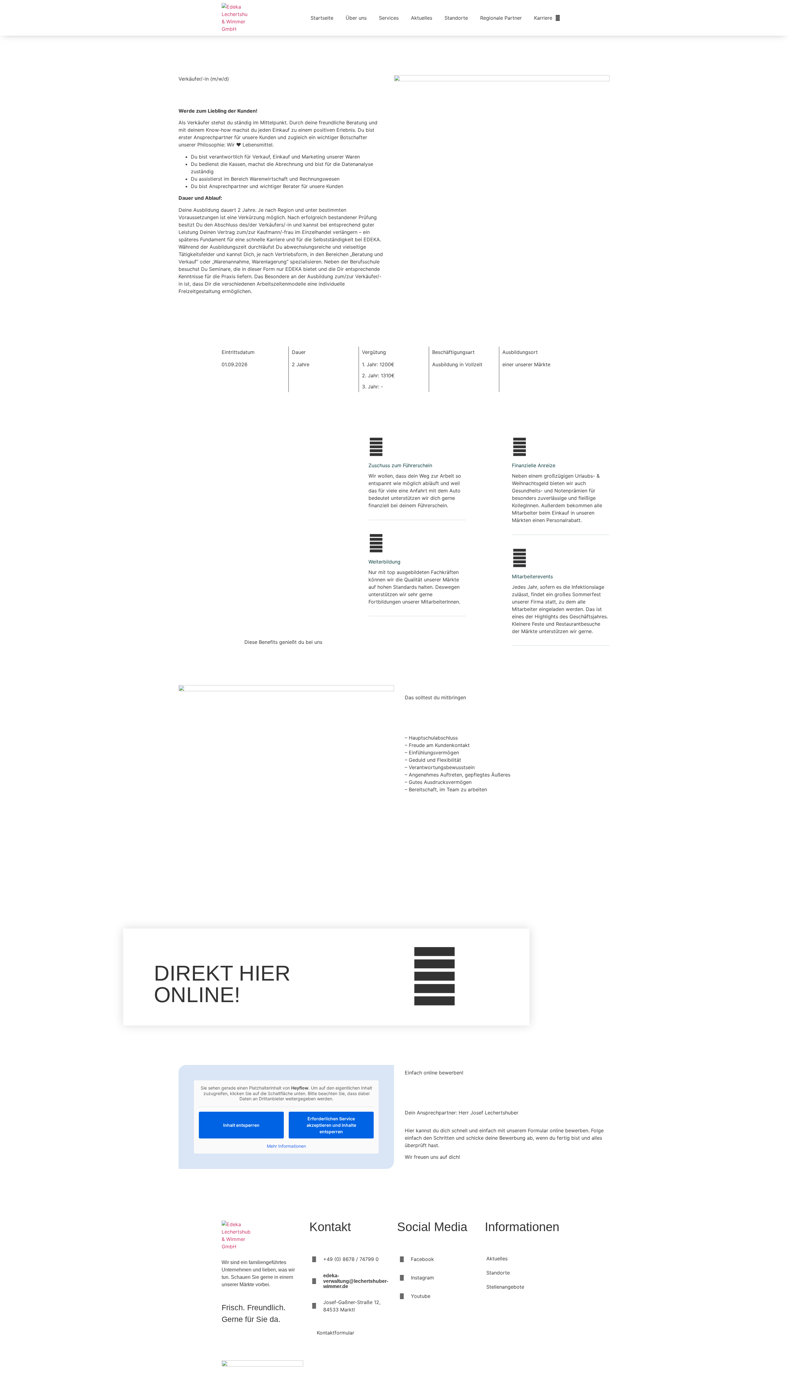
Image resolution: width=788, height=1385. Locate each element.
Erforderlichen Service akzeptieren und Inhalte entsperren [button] (331, 1125)
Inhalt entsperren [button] (241, 1125)
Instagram (422, 1278)
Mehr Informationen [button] (286, 1146)
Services (389, 18)
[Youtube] (401, 1296)
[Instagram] (401, 1277)
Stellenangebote (505, 1287)
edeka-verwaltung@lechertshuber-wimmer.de (355, 1281)
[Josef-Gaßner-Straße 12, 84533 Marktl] (314, 1306)
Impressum (548, 1369)
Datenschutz (510, 1369)
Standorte (456, 18)
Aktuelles (421, 18)
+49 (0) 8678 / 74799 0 (351, 1259)
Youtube (420, 1296)
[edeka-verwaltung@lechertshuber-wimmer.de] (314, 1281)
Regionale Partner (501, 18)
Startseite (322, 18)
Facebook (422, 1259)
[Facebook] (401, 1259)
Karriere (543, 18)
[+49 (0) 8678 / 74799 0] (314, 1259)
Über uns (356, 18)
